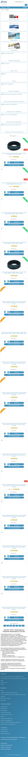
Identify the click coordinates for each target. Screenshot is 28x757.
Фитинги (2, 716)
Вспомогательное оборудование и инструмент (11, 722)
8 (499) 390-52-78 (4, 729)
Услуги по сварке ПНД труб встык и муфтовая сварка (12, 676)
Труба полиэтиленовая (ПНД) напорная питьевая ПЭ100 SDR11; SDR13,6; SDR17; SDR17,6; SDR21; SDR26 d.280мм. (14, 608)
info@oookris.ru (7, 733)
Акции (2, 690)
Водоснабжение (4, 706)
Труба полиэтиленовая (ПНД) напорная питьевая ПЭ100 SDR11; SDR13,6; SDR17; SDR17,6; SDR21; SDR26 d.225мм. (14, 547)
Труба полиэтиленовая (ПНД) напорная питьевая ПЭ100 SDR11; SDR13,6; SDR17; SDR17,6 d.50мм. (14, 243)
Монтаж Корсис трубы (5, 698)
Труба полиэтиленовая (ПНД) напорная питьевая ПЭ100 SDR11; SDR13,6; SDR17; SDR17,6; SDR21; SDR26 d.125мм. (14, 393)
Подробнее (16, 162)
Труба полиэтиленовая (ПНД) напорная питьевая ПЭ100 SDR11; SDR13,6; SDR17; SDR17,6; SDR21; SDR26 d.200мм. (14, 516)
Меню (8, 7)
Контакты (3, 684)
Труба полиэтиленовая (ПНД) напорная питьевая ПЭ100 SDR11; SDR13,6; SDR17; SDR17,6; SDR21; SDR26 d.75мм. (14, 302)
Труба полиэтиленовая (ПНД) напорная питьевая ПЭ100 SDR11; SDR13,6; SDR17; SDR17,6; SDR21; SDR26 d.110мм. (14, 363)
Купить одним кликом (14, 165)
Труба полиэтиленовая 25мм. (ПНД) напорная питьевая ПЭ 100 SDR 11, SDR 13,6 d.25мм (14, 154)
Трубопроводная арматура (6, 718)
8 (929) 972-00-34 (4, 731)
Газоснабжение (4, 710)
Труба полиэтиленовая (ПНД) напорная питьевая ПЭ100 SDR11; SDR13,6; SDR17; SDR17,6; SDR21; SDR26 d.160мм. (14, 455)
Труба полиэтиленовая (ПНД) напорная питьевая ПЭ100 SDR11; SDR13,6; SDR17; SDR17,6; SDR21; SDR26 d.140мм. (14, 424)
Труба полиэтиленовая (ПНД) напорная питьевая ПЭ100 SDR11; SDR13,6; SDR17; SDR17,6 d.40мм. (14, 213)
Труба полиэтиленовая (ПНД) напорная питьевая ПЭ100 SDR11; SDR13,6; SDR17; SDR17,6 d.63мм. (14, 273)
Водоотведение (4, 708)
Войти (26, 7)
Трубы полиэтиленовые (6, 712)
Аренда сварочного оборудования (8, 724)
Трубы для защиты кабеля (6, 714)
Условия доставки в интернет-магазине (9, 692)
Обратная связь (4, 682)
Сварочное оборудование (6, 720)
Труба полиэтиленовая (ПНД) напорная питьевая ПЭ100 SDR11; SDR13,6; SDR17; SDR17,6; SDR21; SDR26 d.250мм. (14, 577)
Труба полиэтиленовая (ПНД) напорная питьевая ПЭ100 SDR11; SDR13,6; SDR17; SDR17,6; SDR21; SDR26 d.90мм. (14, 333)
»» (23, 625)
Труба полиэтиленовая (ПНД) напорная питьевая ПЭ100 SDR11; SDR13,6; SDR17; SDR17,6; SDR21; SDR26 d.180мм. (14, 485)
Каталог (3, 7)
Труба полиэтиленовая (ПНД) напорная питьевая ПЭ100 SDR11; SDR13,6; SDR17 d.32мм (14, 183)
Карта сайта (3, 700)
